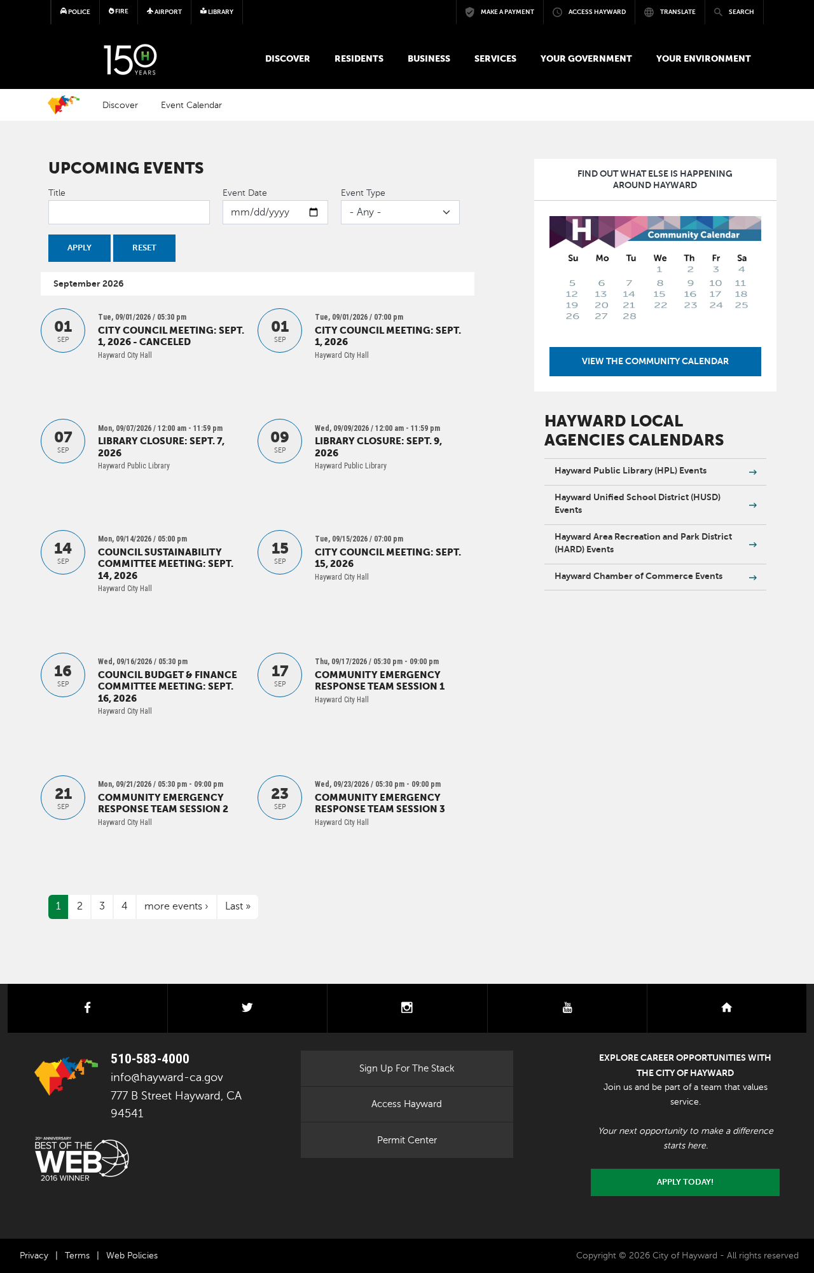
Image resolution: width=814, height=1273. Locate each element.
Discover (287, 58)
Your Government (586, 58)
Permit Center (407, 1140)
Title (57, 193)
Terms (77, 1255)
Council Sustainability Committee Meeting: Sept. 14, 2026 (165, 564)
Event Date (245, 193)
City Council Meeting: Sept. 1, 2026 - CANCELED (171, 336)
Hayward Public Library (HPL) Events (631, 470)
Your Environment (703, 58)
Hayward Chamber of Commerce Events (638, 576)
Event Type (363, 193)
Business (429, 58)
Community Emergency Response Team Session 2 (163, 803)
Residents (359, 58)
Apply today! (685, 1182)
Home (63, 105)
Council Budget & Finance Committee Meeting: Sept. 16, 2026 (167, 686)
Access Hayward (406, 1104)
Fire (121, 11)
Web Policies (132, 1255)
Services (495, 58)
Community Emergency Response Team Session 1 (380, 680)
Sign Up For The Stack (407, 1068)
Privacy (34, 1255)
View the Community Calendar (655, 361)
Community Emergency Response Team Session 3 (380, 803)
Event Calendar (191, 105)
